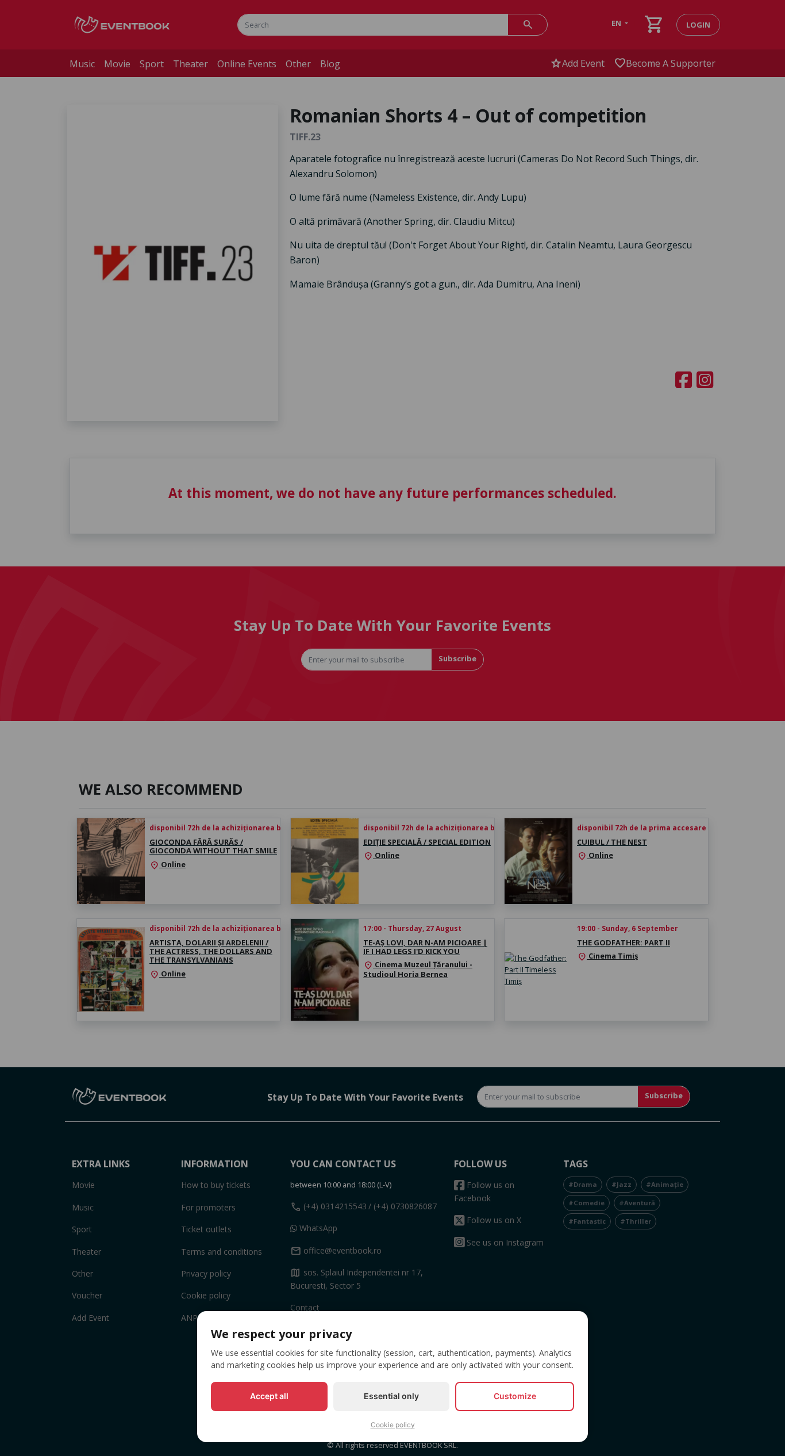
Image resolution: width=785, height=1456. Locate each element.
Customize (515, 1396)
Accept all (269, 1396)
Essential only (391, 1396)
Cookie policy (393, 1424)
